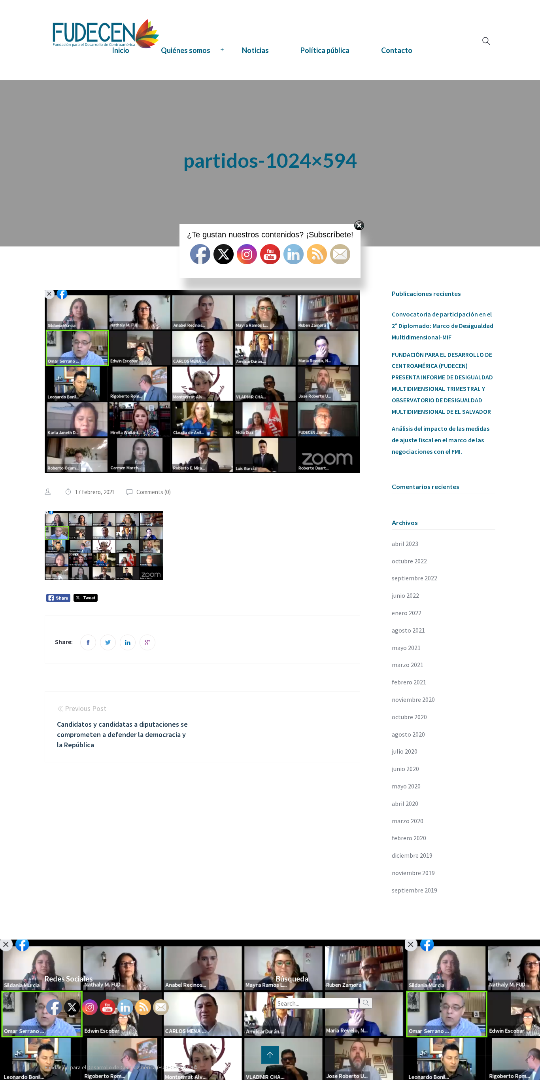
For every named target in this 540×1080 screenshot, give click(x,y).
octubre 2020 (409, 717)
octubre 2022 (409, 561)
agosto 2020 (408, 734)
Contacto (396, 50)
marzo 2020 (407, 821)
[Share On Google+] (147, 642)
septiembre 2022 (414, 578)
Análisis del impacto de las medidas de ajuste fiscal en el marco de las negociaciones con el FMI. (440, 439)
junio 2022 (405, 595)
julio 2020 (404, 751)
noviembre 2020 (413, 699)
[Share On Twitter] (108, 642)
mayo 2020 (406, 786)
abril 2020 (405, 803)
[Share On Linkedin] (128, 642)
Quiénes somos (185, 50)
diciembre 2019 (412, 855)
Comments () (153, 492)
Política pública (324, 50)
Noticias (255, 50)
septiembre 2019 (414, 890)
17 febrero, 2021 (95, 492)
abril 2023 (405, 544)
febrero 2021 (409, 682)
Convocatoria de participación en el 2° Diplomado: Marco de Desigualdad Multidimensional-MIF (442, 325)
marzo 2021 (407, 665)
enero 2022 (406, 613)
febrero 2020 (409, 838)
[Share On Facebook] (88, 642)
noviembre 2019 (413, 873)
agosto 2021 (408, 630)
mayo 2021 (406, 648)
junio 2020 (405, 769)
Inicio (120, 50)
